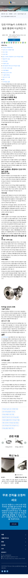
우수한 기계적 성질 (7, 68)
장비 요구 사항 (6, 77)
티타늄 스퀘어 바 (19, 447)
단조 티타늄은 (4, 337)
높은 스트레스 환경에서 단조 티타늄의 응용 (12, 56)
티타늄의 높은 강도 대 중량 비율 (10, 409)
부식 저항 (5, 52)
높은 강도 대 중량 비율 (8, 49)
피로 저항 (5, 54)
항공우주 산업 (6, 59)
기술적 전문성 (6, 75)
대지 (19, 37)
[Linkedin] (5, 571)
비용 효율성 (6, 70)
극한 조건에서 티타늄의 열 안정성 (10, 422)
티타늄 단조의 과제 (7, 72)
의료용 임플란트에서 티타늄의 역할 (10, 420)
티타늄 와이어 (9, 447)
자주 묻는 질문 (6, 81)
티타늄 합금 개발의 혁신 (8, 428)
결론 (3, 79)
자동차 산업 (6, 63)
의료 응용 (5, 61)
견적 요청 (14, 524)
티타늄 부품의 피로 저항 (8, 414)
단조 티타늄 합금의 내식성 (8, 411)
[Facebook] (7, 571)
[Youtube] (2, 571)
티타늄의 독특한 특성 (7, 47)
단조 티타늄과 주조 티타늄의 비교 (10, 425)
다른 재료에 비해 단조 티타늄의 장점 (11, 65)
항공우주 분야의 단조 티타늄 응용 (10, 417)
